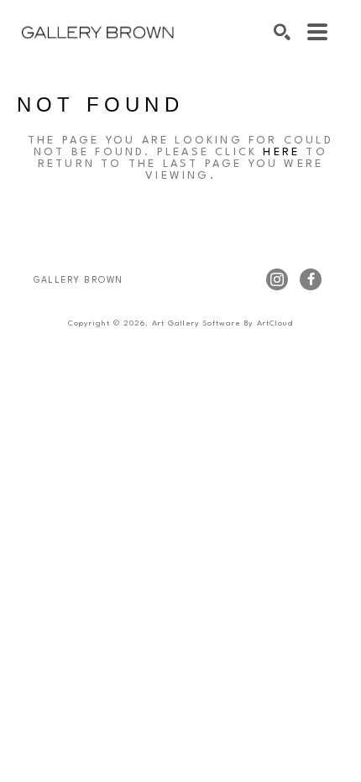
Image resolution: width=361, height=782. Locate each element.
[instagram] (277, 279)
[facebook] (311, 279)
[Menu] (317, 31)
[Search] (282, 31)
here (281, 152)
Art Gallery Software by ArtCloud (222, 323)
